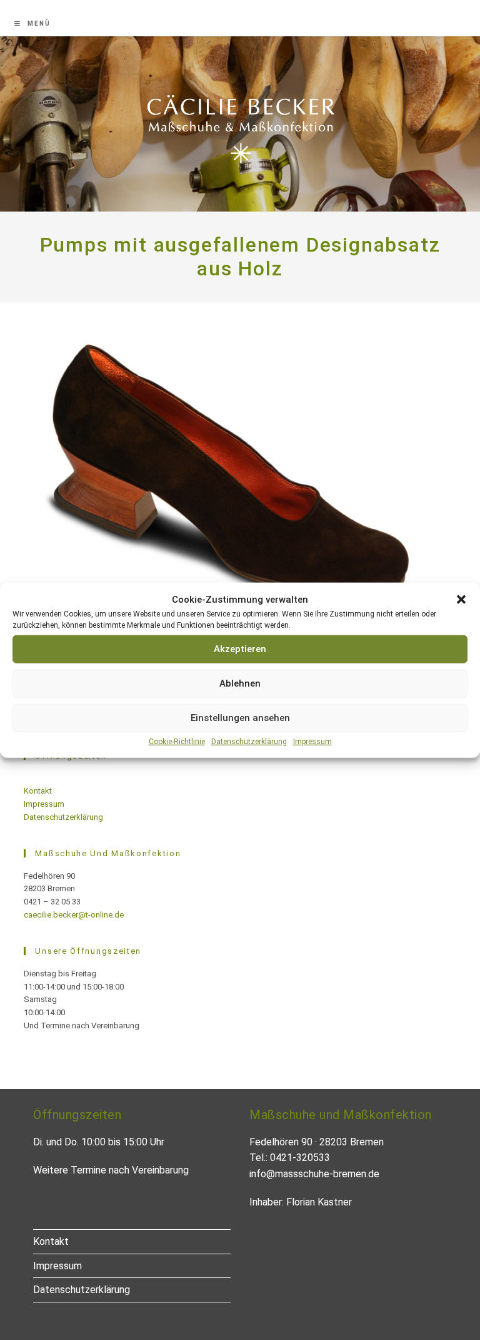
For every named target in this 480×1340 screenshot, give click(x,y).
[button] (461, 599)
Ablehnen (240, 683)
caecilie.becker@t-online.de (74, 914)
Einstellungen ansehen (240, 718)
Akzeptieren (240, 649)
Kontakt (38, 790)
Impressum (312, 741)
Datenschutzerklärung (249, 741)
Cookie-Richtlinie (177, 741)
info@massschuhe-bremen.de (314, 1174)
